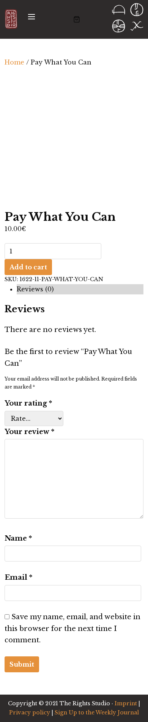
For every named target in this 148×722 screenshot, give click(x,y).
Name (18, 538)
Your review (29, 432)
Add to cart (28, 267)
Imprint (126, 703)
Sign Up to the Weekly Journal (97, 712)
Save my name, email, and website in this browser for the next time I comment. (72, 628)
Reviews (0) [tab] (35, 289)
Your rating (28, 403)
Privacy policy (29, 712)
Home (14, 62)
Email (18, 577)
